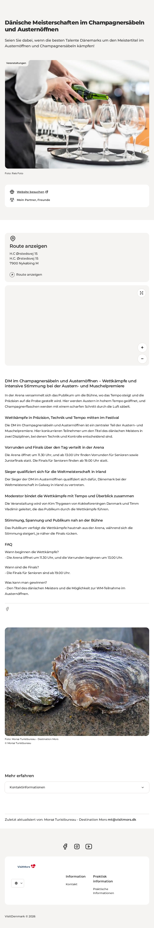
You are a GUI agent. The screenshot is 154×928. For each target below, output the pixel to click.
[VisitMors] (23, 866)
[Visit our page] (65, 846)
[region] (77, 325)
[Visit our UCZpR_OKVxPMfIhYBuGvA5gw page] (88, 846)
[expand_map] (141, 293)
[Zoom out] (142, 359)
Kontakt (71, 884)
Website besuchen (30, 192)
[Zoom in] (142, 347)
